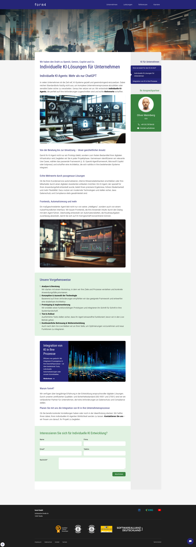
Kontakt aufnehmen (147, 128)
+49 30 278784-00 (147, 124)
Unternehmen (111, 4)
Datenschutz (48, 542)
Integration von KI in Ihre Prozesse (145, 81)
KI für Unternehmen (149, 61)
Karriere (157, 4)
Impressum (38, 542)
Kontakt (57, 542)
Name (42, 439)
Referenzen (142, 4)
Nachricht (43, 460)
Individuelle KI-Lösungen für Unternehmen (144, 74)
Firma (86, 439)
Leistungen (128, 4)
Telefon (86, 449)
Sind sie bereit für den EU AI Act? (144, 68)
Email (42, 449)
